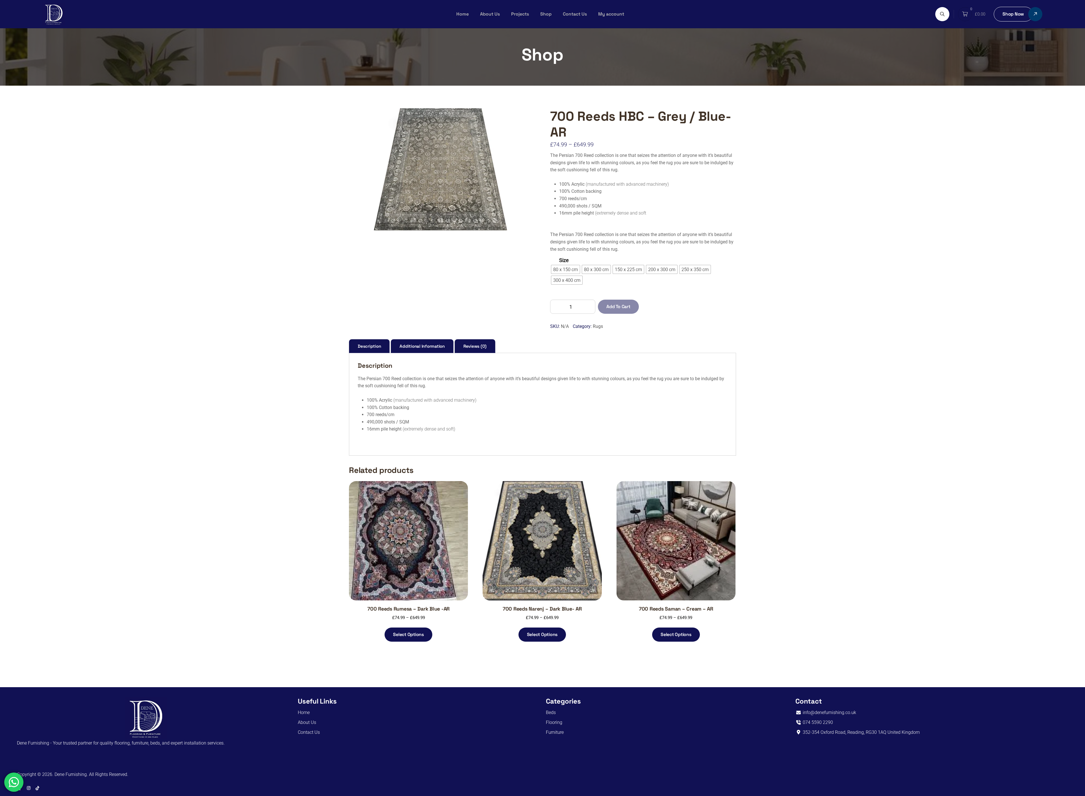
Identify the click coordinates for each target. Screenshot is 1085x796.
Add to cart (618, 307)
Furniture (555, 732)
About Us (490, 14)
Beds (551, 712)
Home (462, 14)
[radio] (565, 269)
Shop (546, 14)
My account (611, 14)
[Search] (942, 14)
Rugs (598, 326)
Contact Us (575, 14)
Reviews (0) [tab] (475, 346)
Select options (408, 634)
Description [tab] (369, 346)
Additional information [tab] (422, 346)
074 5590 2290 (817, 722)
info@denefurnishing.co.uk (829, 712)
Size (564, 260)
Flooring (554, 722)
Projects (520, 14)
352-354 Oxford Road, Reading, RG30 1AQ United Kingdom (861, 732)
